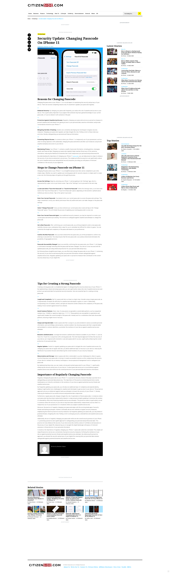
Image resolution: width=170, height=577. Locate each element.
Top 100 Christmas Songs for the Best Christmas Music (131, 146)
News (93, 13)
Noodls (124, 567)
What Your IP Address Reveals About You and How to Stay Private (130, 90)
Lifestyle (63, 13)
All (97, 13)
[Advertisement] (65, 29)
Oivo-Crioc (117, 567)
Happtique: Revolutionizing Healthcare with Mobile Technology (130, 168)
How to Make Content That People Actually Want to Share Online (130, 62)
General (87, 13)
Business (36, 13)
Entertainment (79, 13)
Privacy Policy (93, 567)
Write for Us (75, 567)
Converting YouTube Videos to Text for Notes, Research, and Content (131, 72)
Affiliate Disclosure (106, 567)
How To (57, 13)
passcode (76, 156)
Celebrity (70, 13)
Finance (42, 13)
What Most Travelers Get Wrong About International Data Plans (131, 80)
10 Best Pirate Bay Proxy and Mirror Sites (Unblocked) (130, 187)
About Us (67, 567)
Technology (49, 13)
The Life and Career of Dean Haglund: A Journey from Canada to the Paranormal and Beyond (131, 158)
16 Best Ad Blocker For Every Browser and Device (130, 177)
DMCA (129, 567)
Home (30, 13)
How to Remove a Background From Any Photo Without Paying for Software (131, 52)
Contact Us (83, 567)
